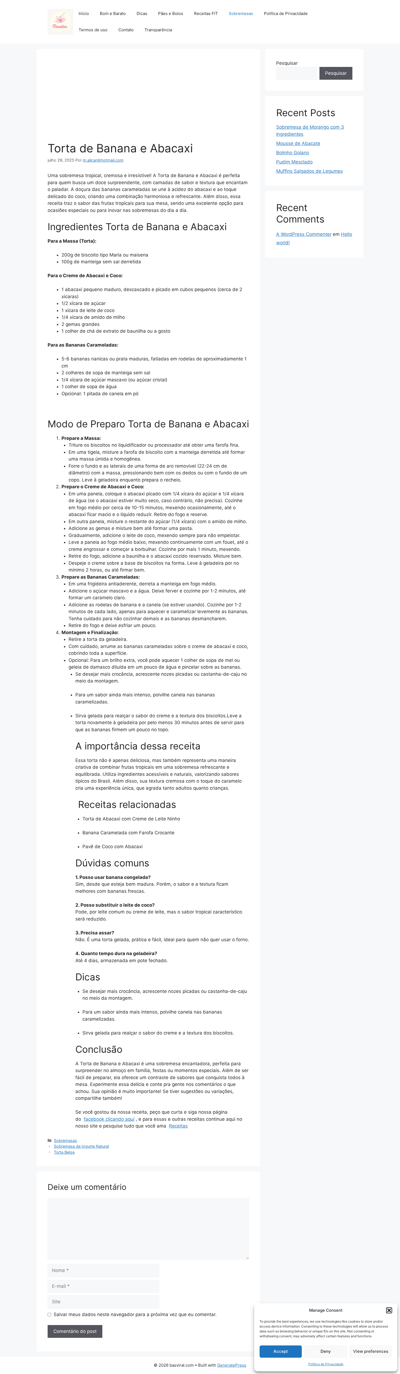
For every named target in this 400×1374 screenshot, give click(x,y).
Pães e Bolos (170, 13)
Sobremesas (241, 13)
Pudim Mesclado (294, 162)
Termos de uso (93, 29)
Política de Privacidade (325, 1364)
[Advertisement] (148, 101)
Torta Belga (64, 1152)
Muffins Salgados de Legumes (309, 171)
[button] (389, 1310)
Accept (280, 1351)
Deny (326, 1351)
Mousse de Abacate (298, 143)
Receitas (178, 1126)
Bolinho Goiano (292, 152)
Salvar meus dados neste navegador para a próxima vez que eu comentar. (135, 1314)
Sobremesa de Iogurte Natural (81, 1146)
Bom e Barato (113, 13)
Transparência (158, 29)
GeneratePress (231, 1365)
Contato (126, 29)
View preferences (370, 1351)
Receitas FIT (206, 13)
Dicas (142, 13)
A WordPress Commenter (303, 234)
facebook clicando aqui (109, 1119)
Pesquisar (287, 63)
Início (84, 13)
